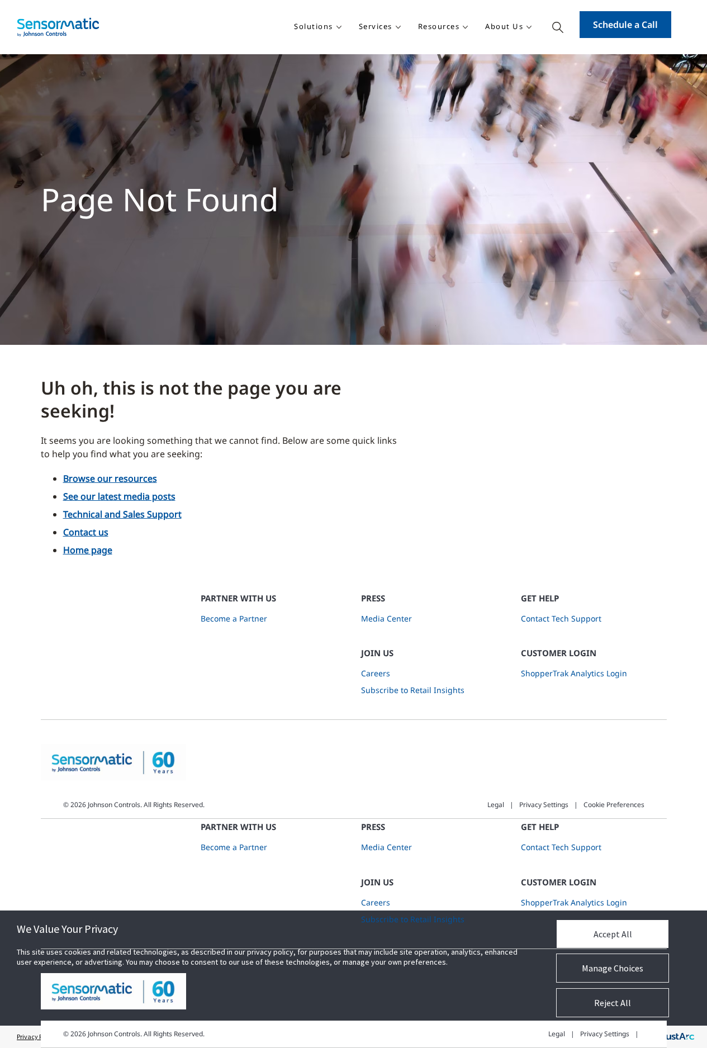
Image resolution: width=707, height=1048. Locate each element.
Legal (495, 804)
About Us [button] (504, 26)
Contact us (85, 532)
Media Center (386, 618)
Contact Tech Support (561, 618)
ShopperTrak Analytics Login (574, 673)
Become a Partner (234, 618)
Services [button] (375, 26)
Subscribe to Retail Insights (412, 690)
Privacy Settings (543, 804)
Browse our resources (110, 478)
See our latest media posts (119, 496)
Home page (87, 550)
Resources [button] (439, 26)
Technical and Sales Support (122, 514)
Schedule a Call (625, 24)
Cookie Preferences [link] (613, 804)
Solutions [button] (313, 26)
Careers (375, 673)
